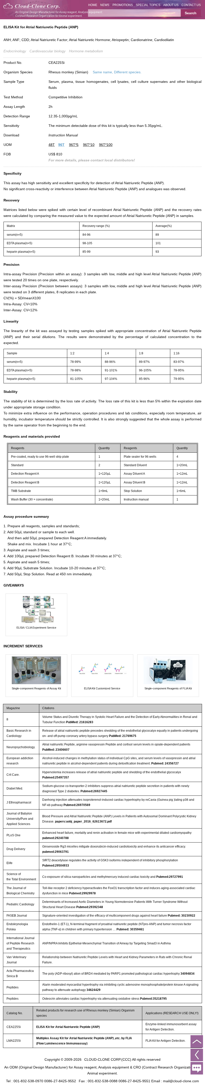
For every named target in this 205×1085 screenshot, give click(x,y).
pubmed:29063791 (55, 852)
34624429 (93, 990)
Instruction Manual (63, 135)
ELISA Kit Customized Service (102, 688)
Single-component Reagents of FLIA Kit (168, 688)
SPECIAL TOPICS (148, 5)
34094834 (187, 973)
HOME (92, 5)
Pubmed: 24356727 (165, 763)
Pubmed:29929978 (82, 893)
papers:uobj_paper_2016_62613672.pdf (83, 821)
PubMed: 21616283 (79, 722)
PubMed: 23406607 (56, 749)
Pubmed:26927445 (93, 791)
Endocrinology (15, 51)
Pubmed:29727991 (169, 877)
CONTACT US (191, 5)
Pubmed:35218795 (153, 998)
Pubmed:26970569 (77, 805)
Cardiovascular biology (48, 51)
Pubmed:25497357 (55, 777)
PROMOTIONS (122, 5)
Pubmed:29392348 (89, 907)
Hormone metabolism (86, 51)
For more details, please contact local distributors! (91, 160)
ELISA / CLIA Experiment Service (36, 627)
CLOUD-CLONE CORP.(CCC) (107, 1059)
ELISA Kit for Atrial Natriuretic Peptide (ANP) (68, 1027)
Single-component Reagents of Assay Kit (36, 688)
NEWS (104, 5)
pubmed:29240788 (55, 838)
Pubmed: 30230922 (181, 915)
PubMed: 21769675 (122, 736)
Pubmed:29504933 (55, 865)
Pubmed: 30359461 (130, 929)
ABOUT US (170, 5)
